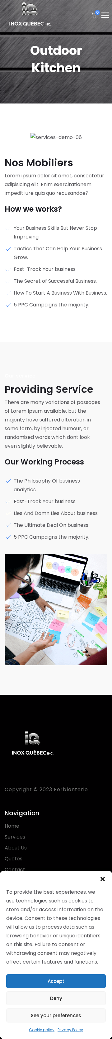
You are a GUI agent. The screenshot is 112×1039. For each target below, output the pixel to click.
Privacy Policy (70, 1029)
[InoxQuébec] (30, 15)
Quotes (13, 858)
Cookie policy (41, 1029)
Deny (56, 998)
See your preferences (56, 1015)
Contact (15, 869)
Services (15, 836)
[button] (103, 878)
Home (12, 826)
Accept (56, 981)
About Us (16, 847)
